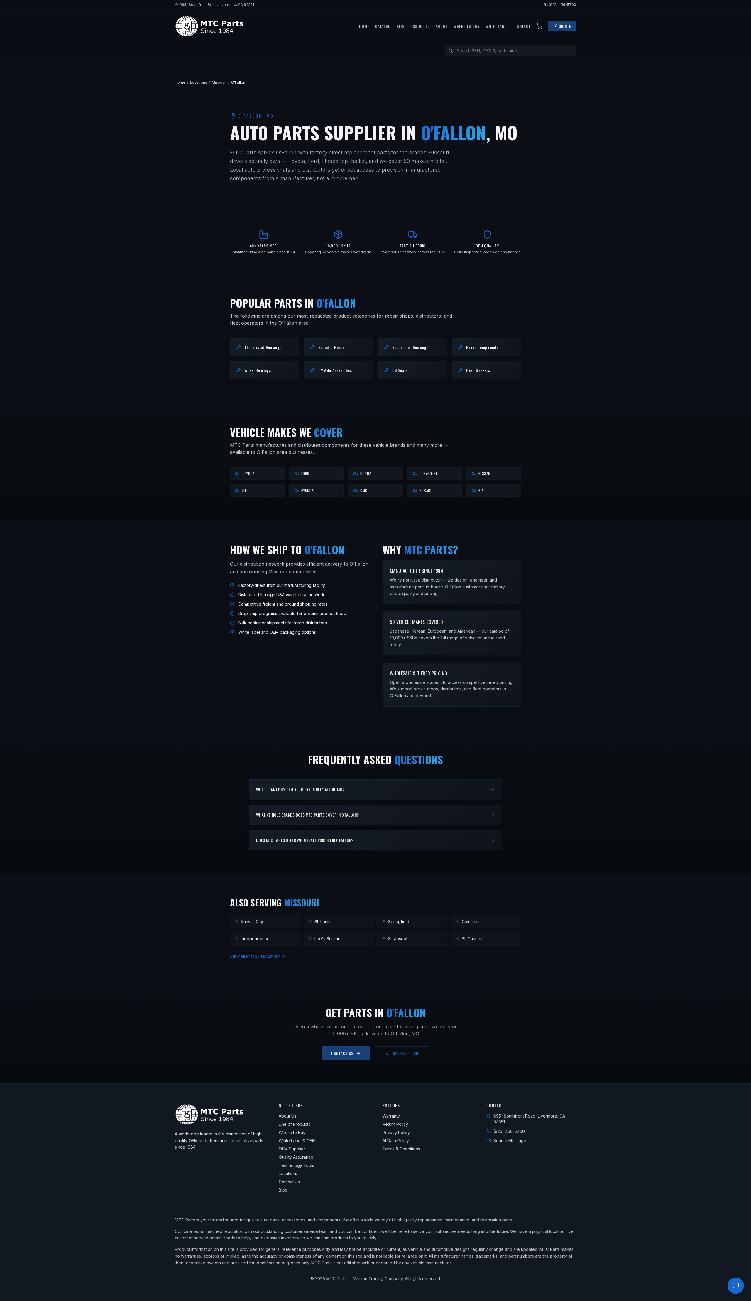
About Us (287, 1115)
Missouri (219, 82)
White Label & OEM (297, 1140)
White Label (497, 26)
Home (364, 26)
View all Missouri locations (255, 956)
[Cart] (539, 26)
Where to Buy (467, 26)
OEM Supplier (292, 1148)
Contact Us (342, 1053)
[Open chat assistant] (736, 1286)
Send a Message (509, 1140)
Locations (198, 82)
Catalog (383, 26)
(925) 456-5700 (562, 4)
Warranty (391, 1115)
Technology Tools (296, 1165)
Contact (522, 26)
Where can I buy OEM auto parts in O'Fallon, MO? (300, 790)
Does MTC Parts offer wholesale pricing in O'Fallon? (304, 840)
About (442, 26)
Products (420, 26)
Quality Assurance (296, 1157)
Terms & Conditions (401, 1148)
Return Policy (395, 1124)
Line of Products (294, 1124)
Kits (401, 26)
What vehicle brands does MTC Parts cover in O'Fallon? (307, 815)
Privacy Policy (396, 1132)
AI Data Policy (396, 1140)
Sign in (565, 26)
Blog (283, 1189)
